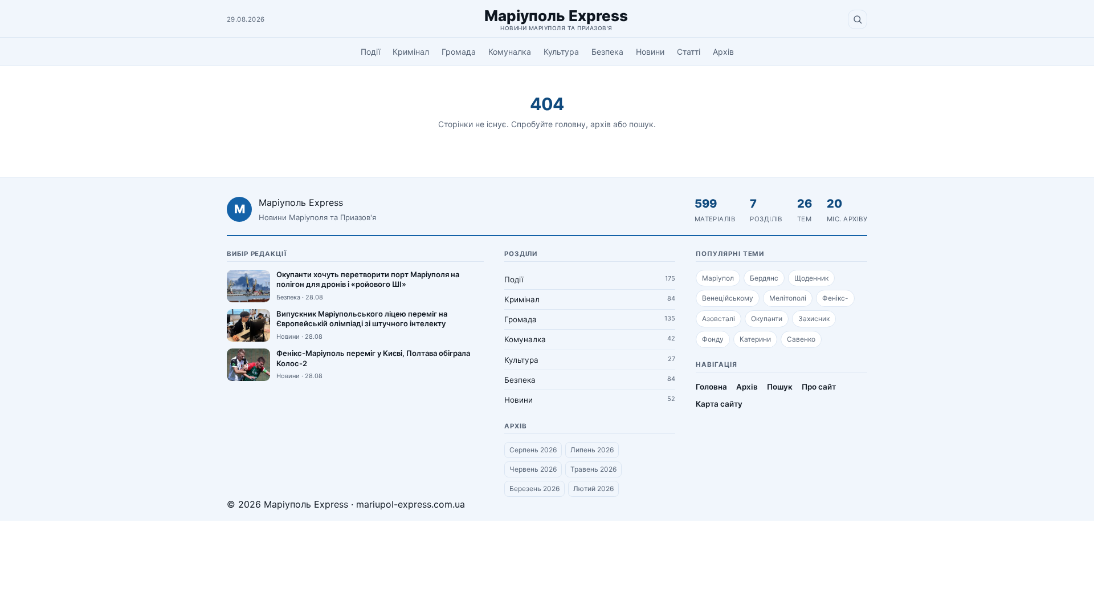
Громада (459, 51)
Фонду (713, 339)
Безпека (607, 51)
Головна (711, 386)
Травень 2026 (593, 469)
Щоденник (811, 278)
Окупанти (766, 318)
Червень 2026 (533, 469)
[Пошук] (857, 19)
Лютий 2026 (593, 488)
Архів (723, 51)
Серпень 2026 (533, 449)
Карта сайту (719, 403)
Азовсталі (718, 318)
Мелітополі (787, 298)
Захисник (814, 318)
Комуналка (509, 51)
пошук (641, 124)
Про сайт (819, 386)
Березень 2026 (534, 488)
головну (570, 124)
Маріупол (718, 278)
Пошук (780, 386)
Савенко (801, 339)
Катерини (755, 339)
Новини (650, 51)
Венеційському (727, 298)
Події (370, 51)
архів (600, 124)
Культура (561, 51)
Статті (688, 51)
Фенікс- (835, 298)
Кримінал (411, 51)
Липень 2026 (592, 449)
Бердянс (764, 278)
